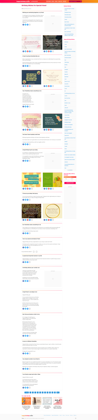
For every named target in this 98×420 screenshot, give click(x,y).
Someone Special (68, 57)
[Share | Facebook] (23, 24)
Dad (65, 67)
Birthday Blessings (68, 127)
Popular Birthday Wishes (55, 415)
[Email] (30, 24)
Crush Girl (66, 83)
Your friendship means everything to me (32, 91)
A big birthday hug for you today (30, 150)
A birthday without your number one (31, 267)
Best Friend (48, 1)
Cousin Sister (67, 86)
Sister (53, 1)
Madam (66, 141)
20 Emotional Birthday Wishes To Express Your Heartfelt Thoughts (69, 111)
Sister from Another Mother (70, 159)
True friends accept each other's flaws (31, 374)
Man (65, 168)
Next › (58, 392)
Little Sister (67, 62)
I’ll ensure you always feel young (30, 193)
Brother (64, 1)
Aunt (65, 79)
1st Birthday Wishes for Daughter (69, 130)
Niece (66, 148)
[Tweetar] (25, 51)
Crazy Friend (67, 115)
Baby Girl (66, 74)
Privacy (64, 415)
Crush (66, 88)
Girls (65, 100)
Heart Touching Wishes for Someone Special (69, 25)
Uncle (66, 105)
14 (52, 392)
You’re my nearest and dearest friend (31, 239)
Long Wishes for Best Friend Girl (70, 28)
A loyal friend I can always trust (30, 292)
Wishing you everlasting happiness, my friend (33, 12)
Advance (66, 162)
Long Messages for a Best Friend (69, 9)
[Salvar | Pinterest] (27, 51)
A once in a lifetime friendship (29, 341)
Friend (56, 1)
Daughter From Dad (68, 119)
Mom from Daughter (68, 133)
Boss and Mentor (68, 31)
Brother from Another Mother (70, 154)
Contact (60, 415)
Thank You (60, 1)
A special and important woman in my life (32, 256)
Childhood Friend (68, 12)
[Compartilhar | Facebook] (23, 51)
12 (47, 392)
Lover (66, 44)
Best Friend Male (68, 55)
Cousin (66, 95)
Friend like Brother (68, 17)
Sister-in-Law (67, 81)
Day (66, 178)
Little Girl (66, 107)
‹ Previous (26, 392)
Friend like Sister (68, 14)
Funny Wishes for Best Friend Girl (70, 138)
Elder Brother (67, 117)
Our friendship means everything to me (32, 224)
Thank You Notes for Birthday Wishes (70, 52)
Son (65, 60)
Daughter (66, 69)
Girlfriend (66, 42)
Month (72, 178)
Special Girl (67, 135)
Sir (65, 91)
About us (71, 415)
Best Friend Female (68, 49)
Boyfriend (66, 76)
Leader (66, 146)
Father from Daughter (69, 124)
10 (42, 392)
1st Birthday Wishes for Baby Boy (70, 152)
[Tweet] (25, 24)
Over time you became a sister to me (31, 314)
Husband (66, 144)
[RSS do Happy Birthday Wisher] (75, 418)
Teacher (66, 72)
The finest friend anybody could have (31, 134)
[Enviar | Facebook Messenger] (30, 51)
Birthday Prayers (68, 122)
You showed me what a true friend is (31, 359)
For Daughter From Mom (69, 157)
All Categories (70, 170)
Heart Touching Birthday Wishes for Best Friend (69, 35)
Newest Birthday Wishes (47, 415)
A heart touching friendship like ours (31, 56)
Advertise (75, 415)
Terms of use (67, 415)
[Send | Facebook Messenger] (27, 24)
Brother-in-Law (67, 103)
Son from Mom (67, 98)
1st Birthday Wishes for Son (70, 93)
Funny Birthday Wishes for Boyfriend (69, 165)
